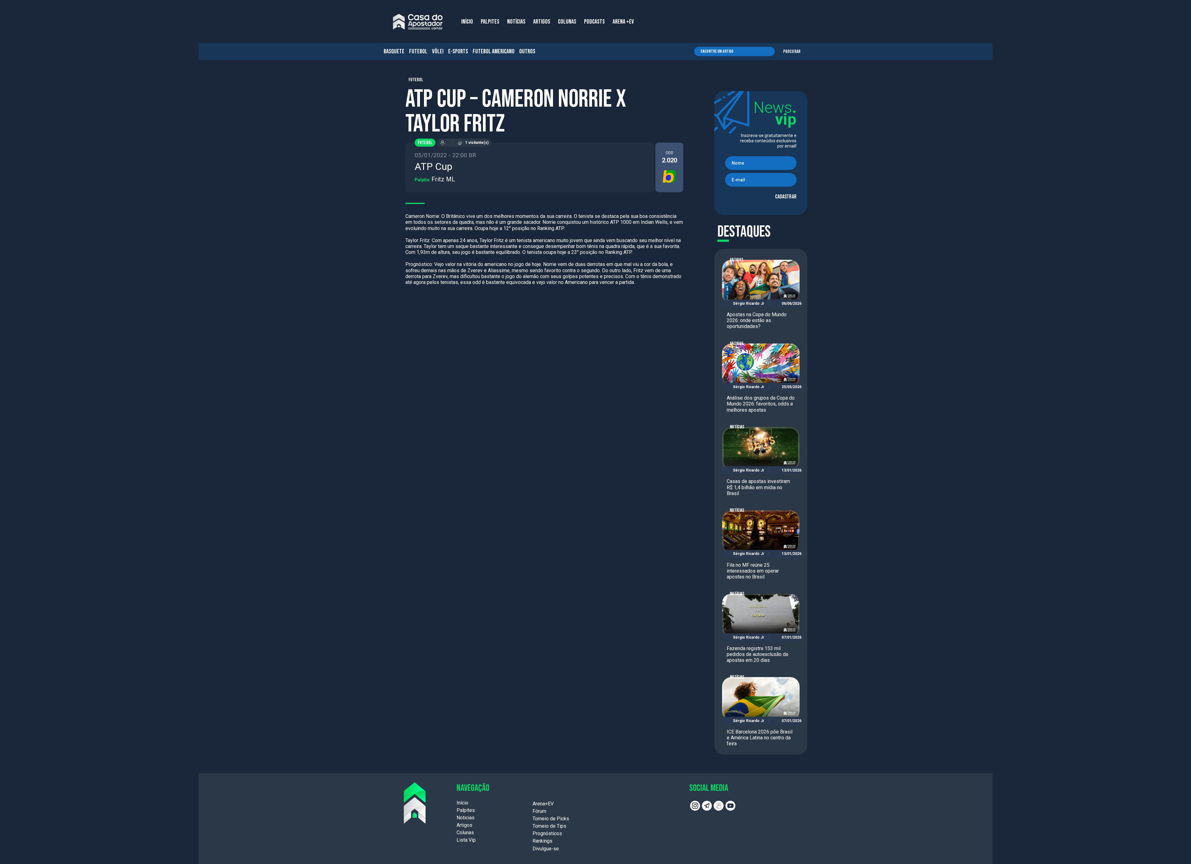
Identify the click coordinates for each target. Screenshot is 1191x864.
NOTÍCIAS (516, 21)
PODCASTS (594, 21)
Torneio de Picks (551, 819)
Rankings (542, 841)
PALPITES (490, 21)
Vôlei (438, 51)
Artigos (736, 260)
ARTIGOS (541, 21)
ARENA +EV (623, 21)
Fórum (539, 811)
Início (462, 803)
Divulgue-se (546, 849)
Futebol (418, 51)
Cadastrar (785, 196)
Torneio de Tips (549, 826)
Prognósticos (547, 833)
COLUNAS (567, 21)
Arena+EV (543, 804)
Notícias (737, 427)
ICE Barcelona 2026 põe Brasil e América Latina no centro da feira (759, 738)
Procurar (792, 52)
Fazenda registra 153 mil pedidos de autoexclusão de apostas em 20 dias (757, 654)
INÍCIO (467, 21)
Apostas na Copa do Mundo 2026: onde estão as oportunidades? (757, 320)
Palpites (466, 810)
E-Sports (458, 51)
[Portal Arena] (418, 21)
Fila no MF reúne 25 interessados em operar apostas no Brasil (753, 571)
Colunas (465, 832)
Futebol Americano (494, 51)
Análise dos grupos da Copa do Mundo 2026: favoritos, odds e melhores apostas (761, 404)
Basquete (394, 51)
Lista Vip (466, 840)
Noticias (466, 818)
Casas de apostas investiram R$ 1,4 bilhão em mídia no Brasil (758, 487)
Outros (527, 51)
